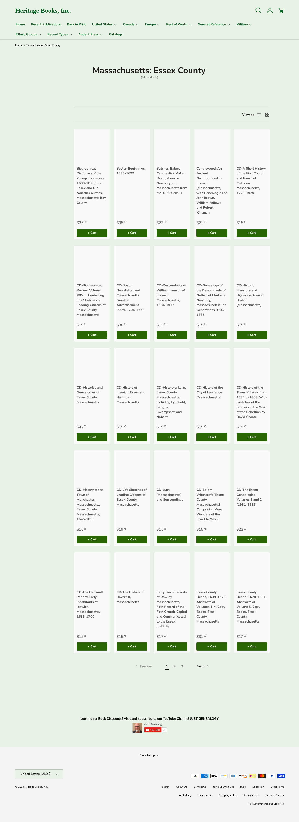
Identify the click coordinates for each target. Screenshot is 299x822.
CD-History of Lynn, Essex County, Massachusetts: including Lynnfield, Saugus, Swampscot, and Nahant (171, 402)
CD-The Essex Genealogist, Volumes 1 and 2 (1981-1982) (249, 497)
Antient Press (88, 34)
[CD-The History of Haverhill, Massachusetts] (132, 570)
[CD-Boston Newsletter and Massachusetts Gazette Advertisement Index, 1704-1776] (132, 263)
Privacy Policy (251, 795)
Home (20, 24)
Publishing (185, 795)
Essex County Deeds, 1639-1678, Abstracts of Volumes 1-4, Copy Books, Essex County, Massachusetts (211, 607)
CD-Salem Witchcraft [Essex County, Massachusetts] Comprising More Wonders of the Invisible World (210, 504)
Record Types (57, 34)
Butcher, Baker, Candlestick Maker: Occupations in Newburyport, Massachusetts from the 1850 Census (172, 180)
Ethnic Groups (26, 34)
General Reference (212, 24)
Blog (243, 786)
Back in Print (76, 24)
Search (165, 786)
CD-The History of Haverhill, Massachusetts (130, 597)
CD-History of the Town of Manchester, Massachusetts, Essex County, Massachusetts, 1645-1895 (90, 504)
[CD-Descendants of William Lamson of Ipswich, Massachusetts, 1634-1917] (172, 263)
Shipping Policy (228, 795)
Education (258, 786)
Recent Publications (46, 24)
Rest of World (176, 24)
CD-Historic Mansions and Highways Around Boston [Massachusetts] (250, 295)
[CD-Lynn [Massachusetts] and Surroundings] (172, 468)
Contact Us (200, 786)
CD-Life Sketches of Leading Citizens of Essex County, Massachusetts (132, 497)
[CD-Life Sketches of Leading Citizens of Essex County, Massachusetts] (132, 468)
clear (53, 132)
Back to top (148, 755)
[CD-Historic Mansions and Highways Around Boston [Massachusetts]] (252, 263)
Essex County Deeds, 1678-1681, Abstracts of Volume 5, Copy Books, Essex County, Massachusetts (251, 607)
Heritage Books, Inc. (35, 786)
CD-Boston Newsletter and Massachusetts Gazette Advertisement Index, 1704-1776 (130, 297)
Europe (150, 24)
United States (102, 24)
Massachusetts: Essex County (43, 45)
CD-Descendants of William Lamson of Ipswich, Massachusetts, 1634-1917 (171, 295)
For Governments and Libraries (266, 803)
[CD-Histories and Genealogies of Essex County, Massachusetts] (92, 365)
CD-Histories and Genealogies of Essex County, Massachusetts (90, 394)
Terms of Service (274, 795)
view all (49, 99)
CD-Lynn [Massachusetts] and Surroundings (170, 495)
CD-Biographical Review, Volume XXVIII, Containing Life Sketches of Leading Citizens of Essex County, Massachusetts (91, 300)
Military (242, 24)
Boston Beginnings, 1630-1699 (131, 171)
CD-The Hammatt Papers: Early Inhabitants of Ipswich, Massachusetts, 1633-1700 (90, 604)
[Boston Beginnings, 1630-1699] (132, 146)
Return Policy (205, 795)
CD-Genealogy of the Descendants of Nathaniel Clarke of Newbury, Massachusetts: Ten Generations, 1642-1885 (211, 300)
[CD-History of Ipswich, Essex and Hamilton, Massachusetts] (132, 365)
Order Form (277, 786)
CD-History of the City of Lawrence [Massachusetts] (209, 392)
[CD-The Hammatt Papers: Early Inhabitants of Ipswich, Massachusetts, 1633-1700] (92, 570)
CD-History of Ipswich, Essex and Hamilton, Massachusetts (131, 394)
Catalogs (116, 34)
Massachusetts (29, 132)
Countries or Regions (26, 112)
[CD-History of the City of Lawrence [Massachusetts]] (211, 365)
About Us (181, 786)
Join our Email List (223, 786)
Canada (129, 24)
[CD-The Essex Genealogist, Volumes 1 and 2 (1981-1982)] (252, 468)
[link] (143, 666)
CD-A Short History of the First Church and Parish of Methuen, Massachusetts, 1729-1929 (251, 180)
